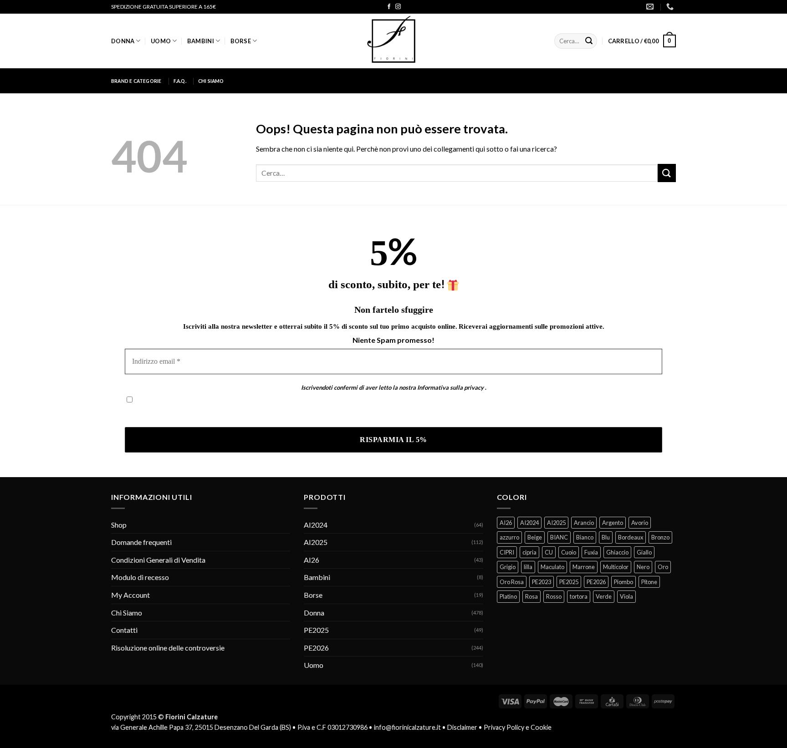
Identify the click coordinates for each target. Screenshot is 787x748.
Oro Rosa (512, 581)
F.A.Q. (180, 81)
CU (549, 552)
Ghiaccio (617, 552)
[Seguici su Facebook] (389, 7)
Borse (240, 41)
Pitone (649, 581)
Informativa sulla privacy (450, 387)
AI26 (311, 559)
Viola (626, 596)
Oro (663, 566)
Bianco (584, 537)
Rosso (554, 596)
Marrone (583, 566)
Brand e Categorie (136, 81)
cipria (529, 552)
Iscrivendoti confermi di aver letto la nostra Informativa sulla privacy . (233, 413)
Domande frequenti (141, 542)
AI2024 (315, 524)
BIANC (559, 537)
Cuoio (568, 552)
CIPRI (507, 552)
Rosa (531, 596)
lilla (528, 566)
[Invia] (589, 41)
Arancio (584, 522)
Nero (643, 566)
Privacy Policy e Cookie (518, 727)
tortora (579, 596)
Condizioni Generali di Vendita (158, 559)
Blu (606, 537)
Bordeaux (630, 537)
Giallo (644, 552)
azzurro (509, 537)
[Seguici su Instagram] (398, 7)
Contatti (124, 630)
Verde (604, 596)
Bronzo (660, 537)
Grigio (508, 566)
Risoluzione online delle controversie (168, 647)
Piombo (623, 581)
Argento (612, 522)
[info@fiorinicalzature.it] (651, 6)
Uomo (161, 41)
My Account (130, 594)
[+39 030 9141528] (671, 6)
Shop (119, 524)
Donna (122, 41)
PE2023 (541, 581)
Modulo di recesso (140, 577)
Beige (534, 537)
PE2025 (316, 630)
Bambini (200, 41)
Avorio (639, 522)
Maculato (552, 566)
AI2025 (315, 542)
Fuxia (591, 552)
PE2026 (316, 647)
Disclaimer (462, 727)
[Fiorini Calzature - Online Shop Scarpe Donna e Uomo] (393, 41)
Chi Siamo (211, 81)
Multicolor (616, 566)
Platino (508, 596)
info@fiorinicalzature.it (407, 727)
